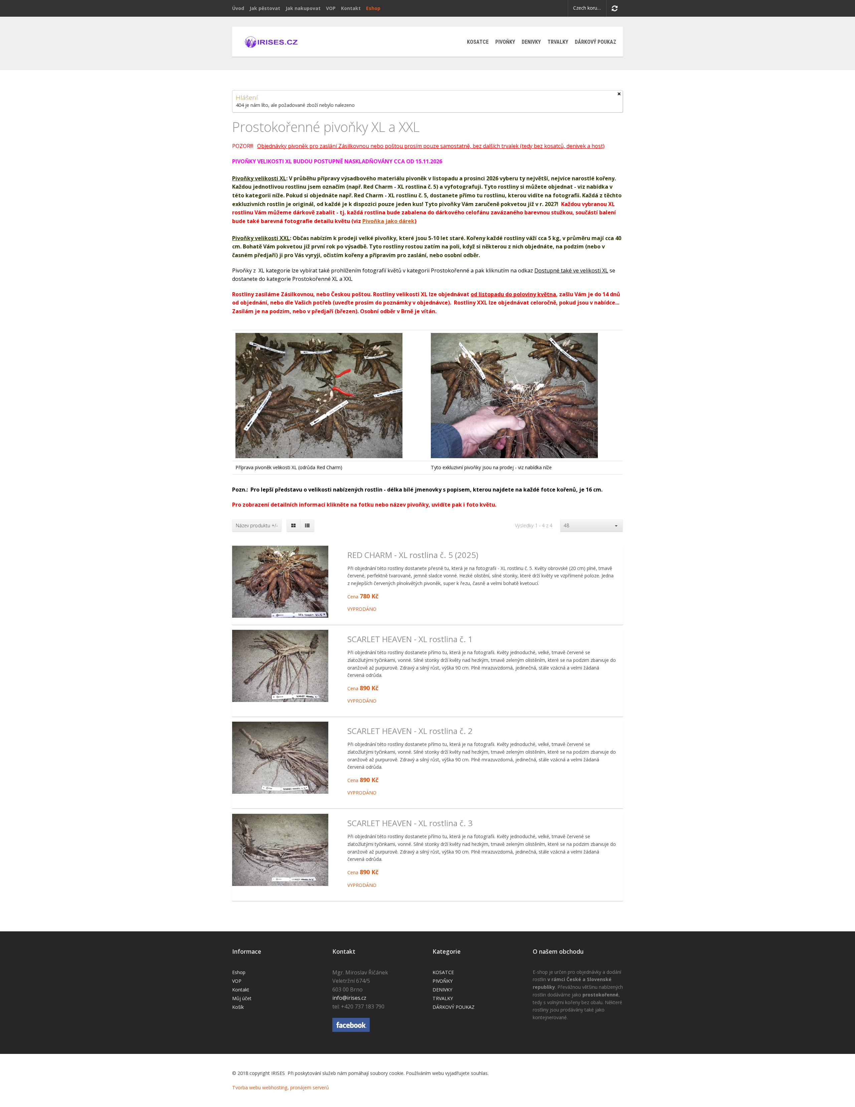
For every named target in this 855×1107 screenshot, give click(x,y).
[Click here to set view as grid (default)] (293, 526)
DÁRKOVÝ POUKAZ (595, 42)
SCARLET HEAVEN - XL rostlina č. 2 (410, 731)
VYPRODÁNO (361, 609)
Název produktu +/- (257, 526)
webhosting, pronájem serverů (295, 1087)
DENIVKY (531, 42)
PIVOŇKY (505, 42)
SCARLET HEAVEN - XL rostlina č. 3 (410, 823)
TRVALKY (557, 42)
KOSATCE (478, 42)
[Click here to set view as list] (307, 526)
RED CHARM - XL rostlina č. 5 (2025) (412, 555)
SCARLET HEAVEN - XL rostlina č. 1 (410, 639)
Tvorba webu (246, 1087)
